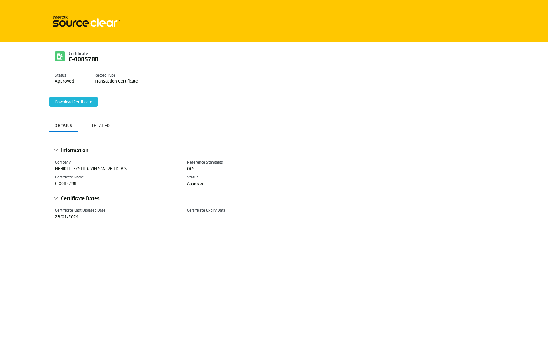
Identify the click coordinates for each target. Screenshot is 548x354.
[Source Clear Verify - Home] (85, 21)
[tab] (63, 123)
